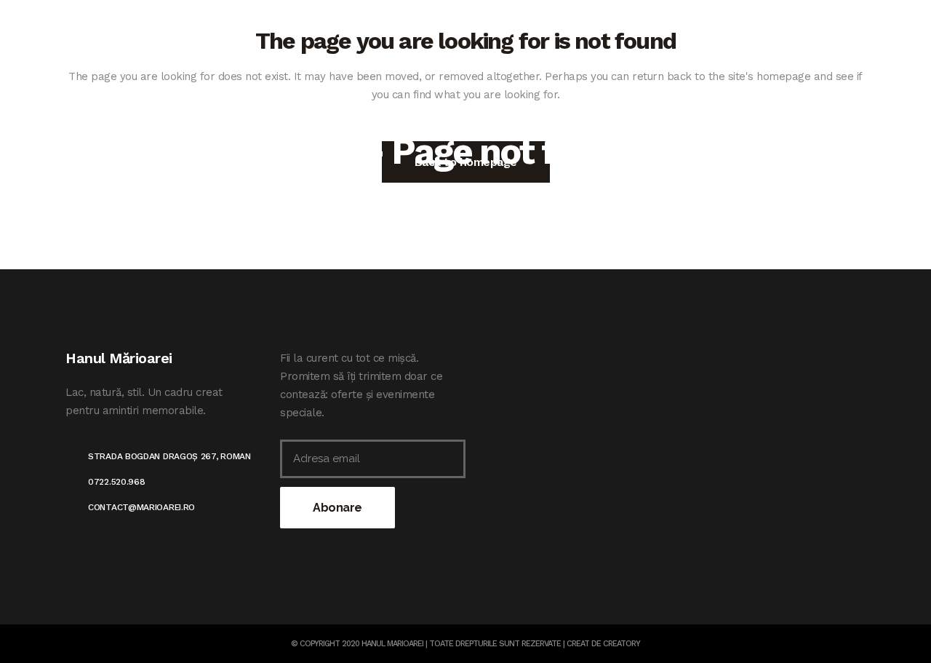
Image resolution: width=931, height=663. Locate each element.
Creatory (621, 643)
